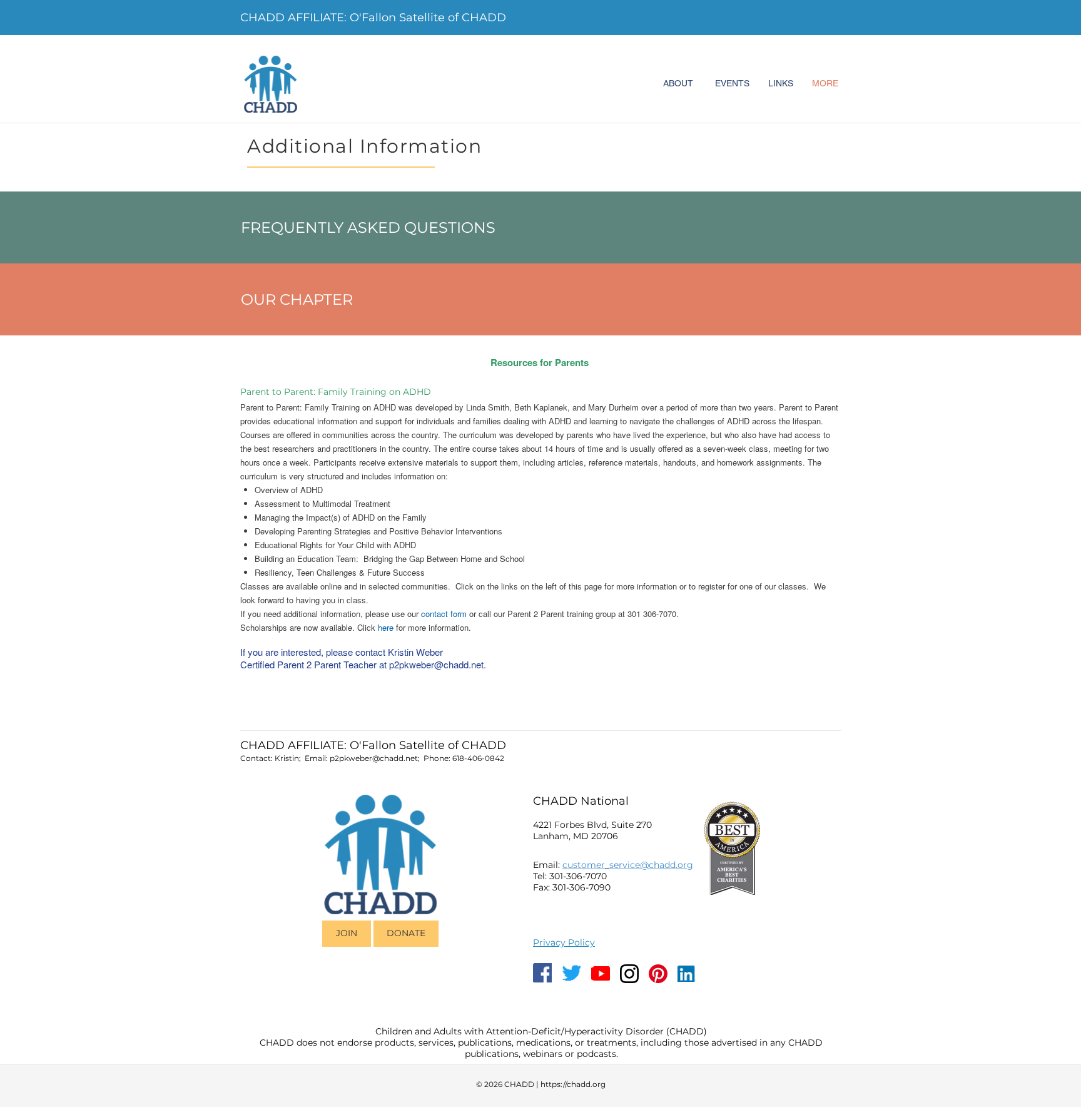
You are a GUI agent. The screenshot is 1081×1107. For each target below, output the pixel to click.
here (385, 627)
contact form (444, 614)
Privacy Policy (564, 942)
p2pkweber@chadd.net (436, 664)
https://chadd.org (573, 1084)
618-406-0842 (478, 758)
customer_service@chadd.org (627, 864)
